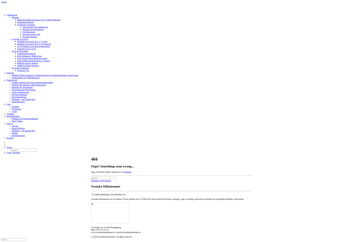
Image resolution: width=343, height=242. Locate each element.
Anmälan (10, 114)
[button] (9, 147)
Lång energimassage (20, 92)
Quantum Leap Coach (26, 49)
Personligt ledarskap (20, 68)
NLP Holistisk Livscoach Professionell (33, 46)
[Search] (103, 178)
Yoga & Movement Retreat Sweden (32, 58)
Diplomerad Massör (25, 22)
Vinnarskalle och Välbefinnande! (26, 78)
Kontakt (9, 138)
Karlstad (15, 107)
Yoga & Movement (20, 51)
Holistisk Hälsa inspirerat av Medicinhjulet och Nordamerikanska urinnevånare (45, 75)
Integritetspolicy (18, 102)
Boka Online (17, 121)
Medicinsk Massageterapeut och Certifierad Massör (38, 20)
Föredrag (10, 73)
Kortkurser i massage (26, 25)
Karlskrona (16, 109)
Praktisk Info (11, 80)
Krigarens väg (23, 70)
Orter (8, 104)
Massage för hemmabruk (33, 29)
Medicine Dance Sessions (28, 66)
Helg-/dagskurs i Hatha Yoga (29, 56)
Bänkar (15, 133)
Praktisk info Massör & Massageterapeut (29, 85)
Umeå (14, 111)
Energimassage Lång (31, 34)
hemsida (127, 172)
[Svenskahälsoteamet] (171, 6)
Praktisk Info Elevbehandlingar (25, 119)
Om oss (9, 123)
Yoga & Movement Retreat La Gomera (33, 61)
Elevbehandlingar (19, 97)
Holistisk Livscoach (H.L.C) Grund (32, 41)
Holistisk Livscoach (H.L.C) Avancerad (34, 44)
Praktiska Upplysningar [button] (101, 181)
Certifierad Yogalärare (26, 53)
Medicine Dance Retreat (27, 63)
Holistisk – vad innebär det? (23, 99)
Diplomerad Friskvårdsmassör (35, 27)
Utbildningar (11, 15)
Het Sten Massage (19, 94)
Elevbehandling (13, 116)
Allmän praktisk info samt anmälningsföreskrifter (32, 82)
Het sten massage (30, 37)
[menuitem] (174, 43)
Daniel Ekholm (18, 128)
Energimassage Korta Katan (24, 90)
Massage (15, 17)
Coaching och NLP (20, 39)
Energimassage (29, 32)
